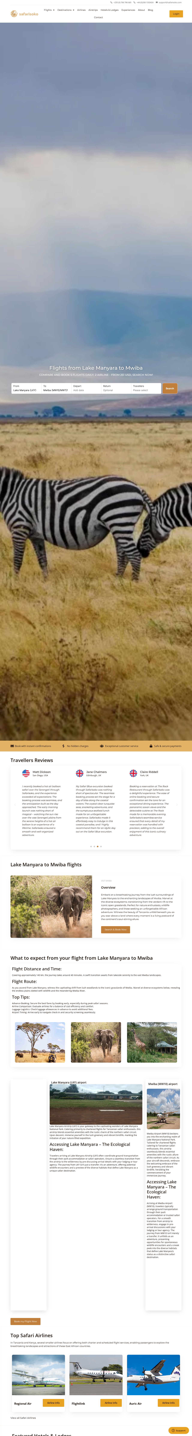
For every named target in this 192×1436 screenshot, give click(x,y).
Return (107, 385)
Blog (150, 10)
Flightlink (78, 1404)
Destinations (64, 10)
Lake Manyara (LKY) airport (68, 1082)
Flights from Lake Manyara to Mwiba (96, 368)
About (141, 10)
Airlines (81, 10)
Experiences (128, 10)
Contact (98, 17)
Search (170, 388)
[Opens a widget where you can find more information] (178, 1431)
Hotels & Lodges (109, 10)
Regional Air (23, 1404)
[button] (15, 804)
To (44, 385)
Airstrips (93, 10)
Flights (48, 10)
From (16, 385)
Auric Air (135, 1404)
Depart (77, 385)
